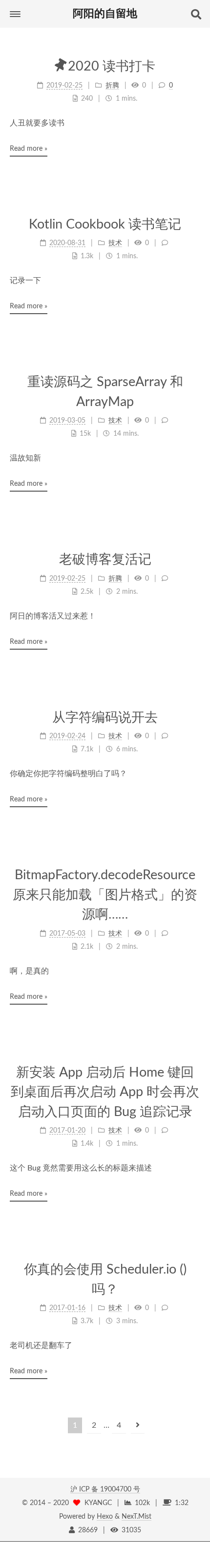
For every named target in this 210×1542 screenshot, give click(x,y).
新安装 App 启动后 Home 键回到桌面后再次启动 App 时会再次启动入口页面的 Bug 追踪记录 (105, 1092)
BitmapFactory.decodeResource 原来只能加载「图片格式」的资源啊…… (105, 894)
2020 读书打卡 (111, 66)
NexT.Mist (136, 1516)
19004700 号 (120, 1489)
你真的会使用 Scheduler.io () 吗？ (105, 1279)
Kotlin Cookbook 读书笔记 (105, 224)
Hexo (105, 1516)
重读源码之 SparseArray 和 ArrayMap (105, 391)
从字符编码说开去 (105, 717)
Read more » (28, 148)
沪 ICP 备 (85, 1489)
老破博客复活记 (105, 559)
